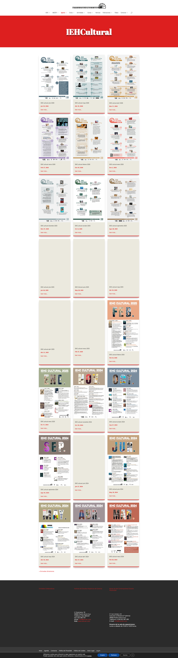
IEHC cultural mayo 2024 (48, 557)
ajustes (89, 656)
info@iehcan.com (85, 619)
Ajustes (125, 655)
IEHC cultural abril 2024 (82, 557)
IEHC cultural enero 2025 (48, 422)
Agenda (63, 13)
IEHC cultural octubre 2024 (117, 422)
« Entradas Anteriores (46, 571)
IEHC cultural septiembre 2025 (118, 226)
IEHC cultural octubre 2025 (82, 226)
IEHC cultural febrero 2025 (116, 355)
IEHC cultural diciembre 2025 (49, 226)
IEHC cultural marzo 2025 (82, 348)
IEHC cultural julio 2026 (47, 103)
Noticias (98, 13)
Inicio (40, 651)
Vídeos (116, 13)
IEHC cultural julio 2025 (47, 287)
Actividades (80, 13)
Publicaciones (106, 13)
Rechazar (114, 655)
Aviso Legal (90, 651)
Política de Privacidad (65, 651)
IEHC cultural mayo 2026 (82, 103)
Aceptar (102, 655)
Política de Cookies (79, 651)
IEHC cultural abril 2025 (47, 349)
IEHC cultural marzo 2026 (48, 164)
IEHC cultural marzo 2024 (116, 557)
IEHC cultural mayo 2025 (116, 287)
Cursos (89, 13)
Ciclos (71, 13)
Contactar (123, 13)
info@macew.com (120, 621)
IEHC (47, 13)
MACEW (55, 13)
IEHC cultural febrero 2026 (82, 164)
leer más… (44, 110)
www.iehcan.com (84, 621)
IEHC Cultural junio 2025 (82, 287)
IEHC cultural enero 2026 (116, 164)
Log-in (98, 651)
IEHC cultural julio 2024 (82, 483)
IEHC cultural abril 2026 (116, 103)
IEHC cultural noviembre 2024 (83, 422)
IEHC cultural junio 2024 (116, 489)
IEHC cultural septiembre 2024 (49, 490)
